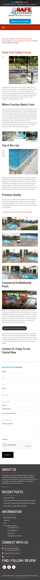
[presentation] (17, 445)
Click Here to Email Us (14, 553)
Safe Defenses (20, 11)
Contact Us (20, 4)
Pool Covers (11, 533)
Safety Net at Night (8, 498)
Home (5, 523)
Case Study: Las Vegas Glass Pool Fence (15, 506)
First (3, 378)
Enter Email (5, 395)
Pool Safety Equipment (10, 526)
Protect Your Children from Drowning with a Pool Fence (19, 503)
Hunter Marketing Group (20, 577)
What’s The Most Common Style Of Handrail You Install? (19, 500)
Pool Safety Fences (13, 528)
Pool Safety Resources (31, 4)
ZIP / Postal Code (7, 420)
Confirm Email (6, 402)
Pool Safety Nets (12, 530)
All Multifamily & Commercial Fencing (14, 328)
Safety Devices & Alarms (15, 536)
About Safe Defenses (9, 4)
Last (3, 385)
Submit (8, 455)
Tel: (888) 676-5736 (9, 556)
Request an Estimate (20, 21)
